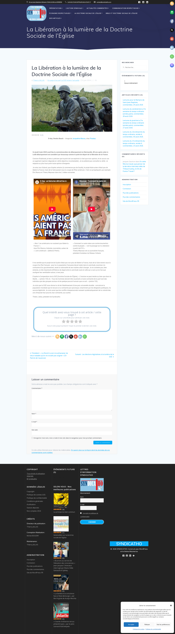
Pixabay (93, 138)
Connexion (127, 189)
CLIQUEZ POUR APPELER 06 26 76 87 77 (79, 2)
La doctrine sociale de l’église (88, 13)
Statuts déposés (33, 508)
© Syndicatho (32, 479)
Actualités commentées (97, 8)
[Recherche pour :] (134, 67)
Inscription (127, 184)
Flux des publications (131, 193)
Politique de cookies (139, 629)
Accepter (131, 624)
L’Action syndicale (74, 8)
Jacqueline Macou (78, 138)
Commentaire (37, 388)
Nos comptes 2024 (34, 511)
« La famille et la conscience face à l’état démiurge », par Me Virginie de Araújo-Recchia (64, 596)
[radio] (64, 322)
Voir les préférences (163, 624)
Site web (35, 430)
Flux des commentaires (131, 197)
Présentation (55, 8)
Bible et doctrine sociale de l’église (122, 13)
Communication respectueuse (125, 8)
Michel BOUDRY (33, 536)
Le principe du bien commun (64, 512)
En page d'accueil (54, 80)
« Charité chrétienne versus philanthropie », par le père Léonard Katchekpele (63, 624)
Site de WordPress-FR (131, 201)
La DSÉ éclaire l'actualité (70, 80)
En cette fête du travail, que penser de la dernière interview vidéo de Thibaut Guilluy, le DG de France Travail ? (134, 166)
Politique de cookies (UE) (36, 495)
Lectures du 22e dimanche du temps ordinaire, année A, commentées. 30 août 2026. (134, 134)
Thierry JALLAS (38, 80)
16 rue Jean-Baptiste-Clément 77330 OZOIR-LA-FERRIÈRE (45, 2)
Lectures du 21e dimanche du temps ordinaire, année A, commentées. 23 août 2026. (134, 143)
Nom (34, 414)
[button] (171, 605)
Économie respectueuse (59, 13)
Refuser (147, 624)
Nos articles (54, 18)
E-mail (34, 422)
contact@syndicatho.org (104, 2)
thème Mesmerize (131, 551)
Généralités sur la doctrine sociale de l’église (63, 536)
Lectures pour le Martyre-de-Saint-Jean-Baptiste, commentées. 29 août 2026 (134, 102)
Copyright (30, 491)
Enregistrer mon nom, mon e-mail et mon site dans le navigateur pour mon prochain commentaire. (68, 438)
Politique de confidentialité (153, 629)
